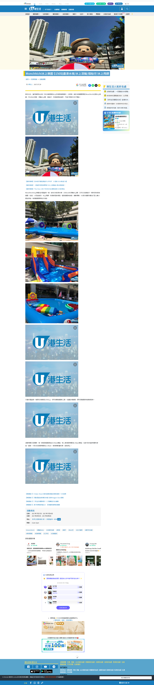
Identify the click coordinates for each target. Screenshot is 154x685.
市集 (68, 662)
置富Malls (41, 530)
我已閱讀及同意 (125, 678)
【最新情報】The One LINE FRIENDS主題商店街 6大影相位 (45, 189)
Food (47, 4)
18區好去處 (107, 14)
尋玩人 (30, 84)
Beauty (54, 4)
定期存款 (71, 9)
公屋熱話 (57, 9)
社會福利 (77, 664)
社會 (123, 662)
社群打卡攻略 (102, 3)
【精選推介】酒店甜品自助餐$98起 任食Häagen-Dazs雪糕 (44, 498)
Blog (60, 4)
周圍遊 (98, 14)
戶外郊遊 (70, 664)
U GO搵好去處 (90, 3)
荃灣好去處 (108, 662)
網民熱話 (63, 670)
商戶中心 (110, 3)
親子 (64, 530)
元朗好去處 (99, 662)
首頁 (27, 79)
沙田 (59, 519)
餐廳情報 (63, 664)
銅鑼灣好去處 (90, 662)
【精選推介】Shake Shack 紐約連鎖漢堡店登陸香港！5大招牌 (45, 494)
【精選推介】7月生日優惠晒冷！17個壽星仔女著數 (42, 501)
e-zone (67, 4)
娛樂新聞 (64, 9)
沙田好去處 (50, 530)
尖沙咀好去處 (79, 662)
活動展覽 (42, 79)
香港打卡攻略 (118, 14)
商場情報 (29, 533)
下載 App (119, 3)
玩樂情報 (34, 79)
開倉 (72, 662)
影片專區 (90, 14)
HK (34, 4)
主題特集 (128, 14)
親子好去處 (89, 530)
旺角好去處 (117, 662)
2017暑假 (79, 530)
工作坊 (46, 533)
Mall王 (71, 530)
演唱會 (27, 14)
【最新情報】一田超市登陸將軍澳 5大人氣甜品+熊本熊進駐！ (45, 185)
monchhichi (30, 530)
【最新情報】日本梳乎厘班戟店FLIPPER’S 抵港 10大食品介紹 (46, 181)
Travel (40, 4)
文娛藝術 (54, 533)
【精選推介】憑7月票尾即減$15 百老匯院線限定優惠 (42, 505)
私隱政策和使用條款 (50, 677)
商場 (58, 530)
